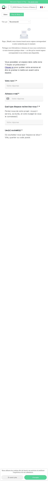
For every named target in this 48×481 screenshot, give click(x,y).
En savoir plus (12, 477)
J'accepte (35, 477)
